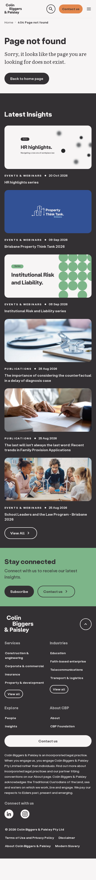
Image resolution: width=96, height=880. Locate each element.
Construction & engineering (17, 655)
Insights (11, 726)
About (55, 718)
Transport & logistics (66, 678)
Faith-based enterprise (68, 661)
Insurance (12, 674)
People (10, 718)
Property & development (24, 682)
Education (58, 653)
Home (8, 22)
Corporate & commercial (24, 666)
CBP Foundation (62, 726)
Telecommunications (66, 669)
